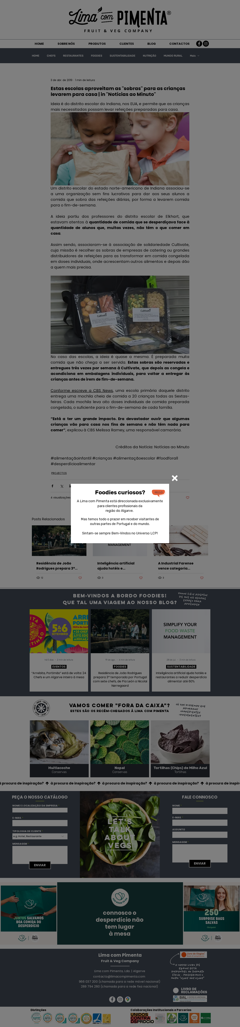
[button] (175, 478)
